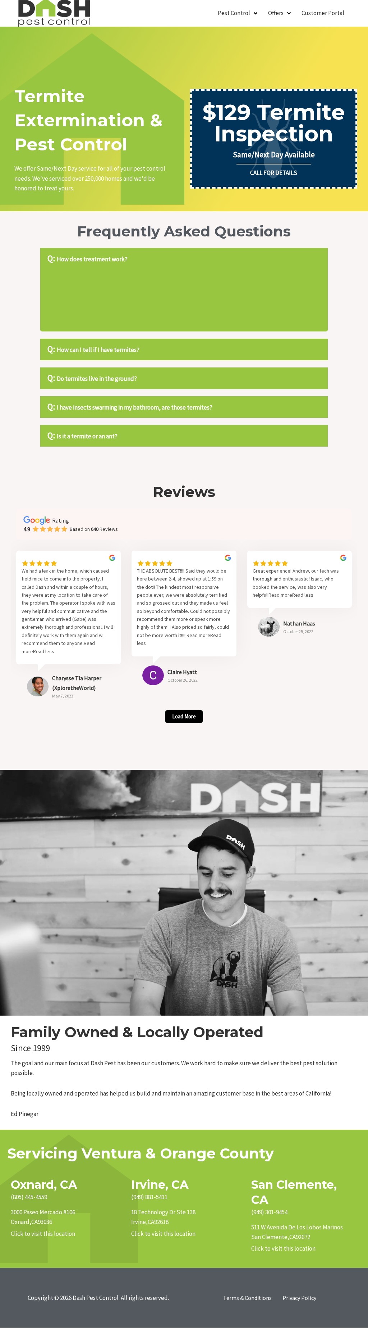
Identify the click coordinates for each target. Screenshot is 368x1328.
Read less (43, 651)
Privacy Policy (299, 1297)
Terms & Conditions (247, 1297)
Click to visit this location (43, 1234)
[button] (184, 259)
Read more (198, 635)
